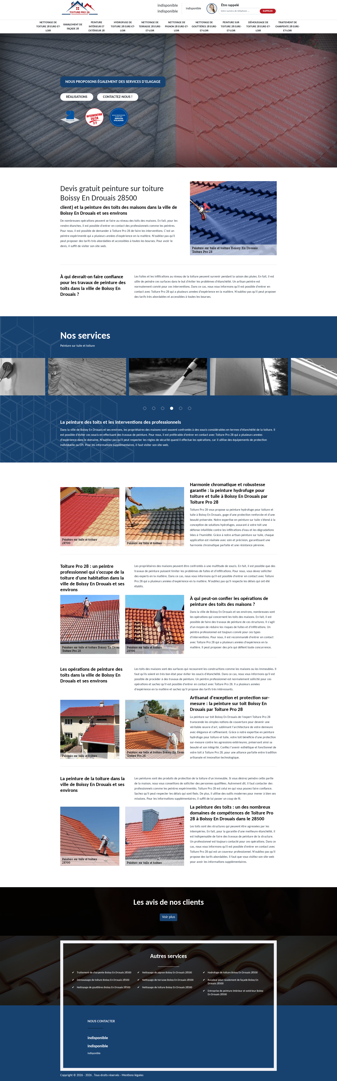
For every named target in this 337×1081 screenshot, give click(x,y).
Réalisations (76, 97)
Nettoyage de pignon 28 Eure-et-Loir (176, 26)
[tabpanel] (87, 378)
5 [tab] (180, 408)
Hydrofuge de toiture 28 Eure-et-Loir (123, 26)
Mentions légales (132, 1075)
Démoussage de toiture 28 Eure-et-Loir (258, 26)
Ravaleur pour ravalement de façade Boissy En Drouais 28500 (233, 982)
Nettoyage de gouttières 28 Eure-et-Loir (204, 26)
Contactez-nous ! (117, 97)
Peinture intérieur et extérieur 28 (97, 26)
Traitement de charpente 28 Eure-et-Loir (287, 26)
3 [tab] (162, 408)
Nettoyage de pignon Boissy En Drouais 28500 (167, 972)
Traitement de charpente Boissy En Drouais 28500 (104, 972)
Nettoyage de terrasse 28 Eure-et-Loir (150, 26)
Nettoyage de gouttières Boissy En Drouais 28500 (103, 987)
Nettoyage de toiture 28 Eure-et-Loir (48, 26)
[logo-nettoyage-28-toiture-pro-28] (79, 8)
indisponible (168, 6)
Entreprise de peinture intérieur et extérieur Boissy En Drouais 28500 (235, 993)
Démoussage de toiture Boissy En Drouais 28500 (103, 980)
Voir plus (168, 917)
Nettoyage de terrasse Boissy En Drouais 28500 (167, 980)
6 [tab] (189, 408)
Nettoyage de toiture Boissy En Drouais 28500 (167, 987)
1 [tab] (144, 408)
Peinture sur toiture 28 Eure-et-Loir (231, 26)
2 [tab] (153, 408)
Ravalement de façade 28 (72, 26)
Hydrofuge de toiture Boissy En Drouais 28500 (233, 972)
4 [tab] (171, 408)
